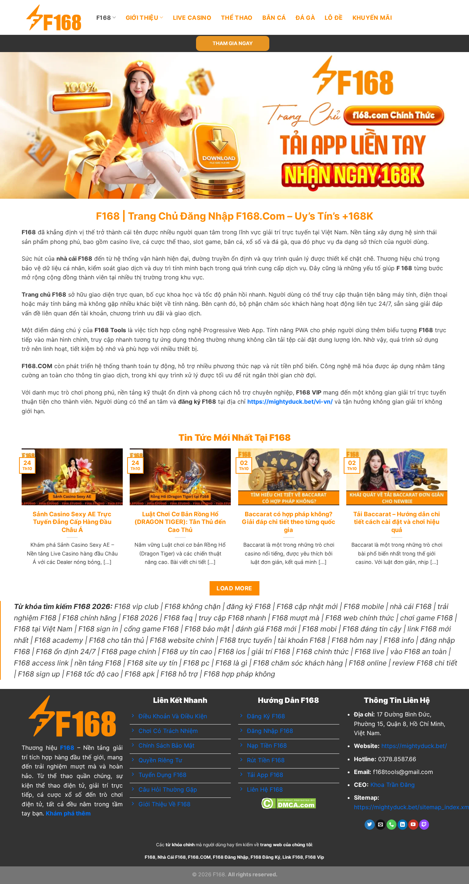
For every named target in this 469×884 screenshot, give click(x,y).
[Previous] (18, 125)
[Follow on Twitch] (424, 824)
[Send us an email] (380, 824)
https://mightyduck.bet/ (414, 745)
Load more (234, 588)
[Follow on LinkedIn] (402, 824)
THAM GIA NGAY (233, 43)
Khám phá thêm (68, 813)
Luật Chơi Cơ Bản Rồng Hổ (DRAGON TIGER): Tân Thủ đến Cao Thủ (180, 521)
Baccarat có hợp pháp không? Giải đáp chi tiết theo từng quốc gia (288, 521)
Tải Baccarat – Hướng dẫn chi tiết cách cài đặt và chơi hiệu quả (396, 521)
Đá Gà (305, 17)
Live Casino (192, 17)
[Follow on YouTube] (413, 824)
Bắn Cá (274, 17)
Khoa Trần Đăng (392, 784)
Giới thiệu (142, 17)
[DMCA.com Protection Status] (288, 802)
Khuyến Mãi (372, 17)
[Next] (450, 125)
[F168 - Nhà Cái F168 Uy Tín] (53, 17)
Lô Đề (334, 17)
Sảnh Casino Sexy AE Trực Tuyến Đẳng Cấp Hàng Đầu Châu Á (72, 521)
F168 (103, 17)
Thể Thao (237, 17)
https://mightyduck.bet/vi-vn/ (290, 401)
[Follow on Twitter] (369, 824)
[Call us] (391, 824)
